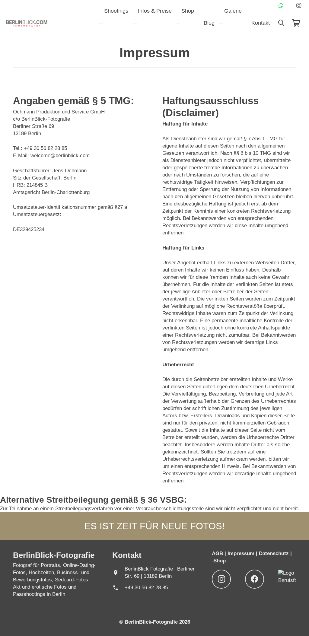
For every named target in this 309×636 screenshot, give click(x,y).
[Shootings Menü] (101, 23)
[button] (281, 22)
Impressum (241, 553)
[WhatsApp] (281, 5)
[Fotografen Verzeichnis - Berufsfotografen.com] (287, 580)
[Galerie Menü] (221, 23)
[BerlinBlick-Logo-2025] (27, 22)
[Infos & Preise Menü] (135, 23)
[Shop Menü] (178, 23)
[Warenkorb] (296, 23)
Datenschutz (274, 553)
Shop (219, 561)
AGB (218, 553)
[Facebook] (254, 579)
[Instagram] (299, 5)
